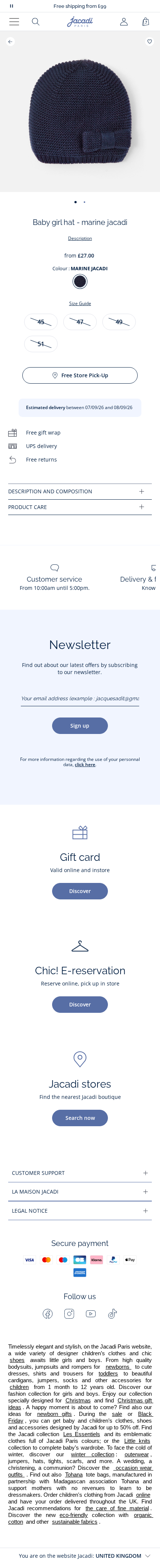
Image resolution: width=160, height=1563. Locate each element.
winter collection (92, 1454)
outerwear (137, 1454)
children (19, 1387)
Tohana (74, 1475)
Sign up (79, 725)
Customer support (38, 1172)
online (143, 1495)
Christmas (78, 1401)
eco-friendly (74, 1515)
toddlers (108, 1374)
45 (41, 322)
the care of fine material (117, 1508)
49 (119, 322)
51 (41, 344)
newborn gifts (54, 1414)
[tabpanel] (80, 492)
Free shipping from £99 (80, 6)
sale (117, 1414)
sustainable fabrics (74, 1522)
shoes (17, 1360)
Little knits (137, 1441)
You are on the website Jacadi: (80, 1555)
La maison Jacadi (35, 1191)
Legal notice (30, 1210)
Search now (80, 1117)
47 (80, 322)
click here (85, 764)
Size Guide (80, 303)
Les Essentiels (81, 1434)
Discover (80, 891)
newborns (118, 1367)
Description (80, 238)
